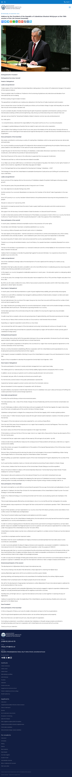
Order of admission (5, 707)
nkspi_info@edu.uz (8, 647)
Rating (2, 743)
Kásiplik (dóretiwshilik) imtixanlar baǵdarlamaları (12, 724)
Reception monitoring (6, 716)
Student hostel (4, 757)
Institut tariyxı (4, 671)
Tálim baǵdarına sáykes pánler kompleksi (11, 721)
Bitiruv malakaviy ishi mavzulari (8, 763)
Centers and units (5, 685)
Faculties (3, 679)
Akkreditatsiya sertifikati (6, 674)
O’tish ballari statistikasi (6, 727)
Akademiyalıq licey (5, 693)
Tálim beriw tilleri (5, 766)
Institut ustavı (4, 668)
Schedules (3, 740)
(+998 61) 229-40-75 (8, 641)
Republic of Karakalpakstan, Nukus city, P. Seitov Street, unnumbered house (23, 651)
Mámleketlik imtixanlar (6, 760)
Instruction (3, 702)
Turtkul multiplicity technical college (9, 691)
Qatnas (3, 746)
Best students (4, 749)
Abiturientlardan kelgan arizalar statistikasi (11, 730)
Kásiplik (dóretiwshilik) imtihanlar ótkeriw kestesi (12, 704)
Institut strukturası (5, 665)
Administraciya (4, 677)
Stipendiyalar (4, 752)
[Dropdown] (2, 2)
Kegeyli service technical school (9, 688)
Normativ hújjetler (5, 754)
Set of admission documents (8, 713)
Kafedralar (3, 682)
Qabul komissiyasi (5, 718)
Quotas (3, 710)
